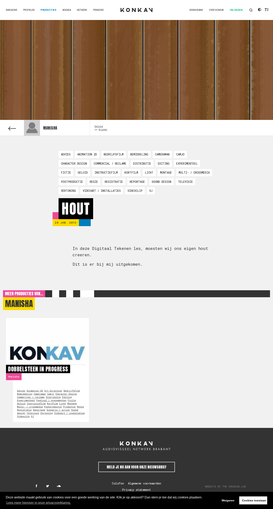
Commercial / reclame (110, 163)
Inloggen (236, 9)
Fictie (66, 172)
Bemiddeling (139, 154)
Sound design (161, 182)
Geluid (99, 126)
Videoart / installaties (102, 191)
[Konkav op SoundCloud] (58, 486)
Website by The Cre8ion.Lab (225, 486)
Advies (66, 154)
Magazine (11, 9)
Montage (166, 172)
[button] (251, 10)
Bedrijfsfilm (114, 154)
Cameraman (162, 154)
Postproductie (72, 182)
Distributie (142, 163)
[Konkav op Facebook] (36, 486)
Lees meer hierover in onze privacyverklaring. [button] (38, 502)
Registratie (114, 182)
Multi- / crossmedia (194, 172)
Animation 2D (87, 154)
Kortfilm (131, 172)
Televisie (185, 182)
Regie (94, 182)
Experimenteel (187, 163)
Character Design (74, 163)
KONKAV (136, 10)
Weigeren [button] (228, 500)
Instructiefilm (106, 172)
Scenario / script (58, 409)
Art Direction (53, 390)
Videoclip (135, 191)
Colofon (118, 483)
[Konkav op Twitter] (47, 486)
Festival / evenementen (51, 400)
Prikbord (98, 9)
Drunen (103, 129)
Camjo (180, 154)
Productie (69, 406)
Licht (149, 172)
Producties (48, 9)
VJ (150, 191)
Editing (163, 163)
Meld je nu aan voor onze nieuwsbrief (136, 467)
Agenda (66, 9)
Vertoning (68, 191)
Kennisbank (196, 9)
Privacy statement (136, 490)
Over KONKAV (216, 9)
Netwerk (82, 9)
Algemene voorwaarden (144, 483)
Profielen (29, 9)
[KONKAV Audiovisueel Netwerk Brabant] (136, 446)
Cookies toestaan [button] (254, 500)
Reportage (137, 182)
